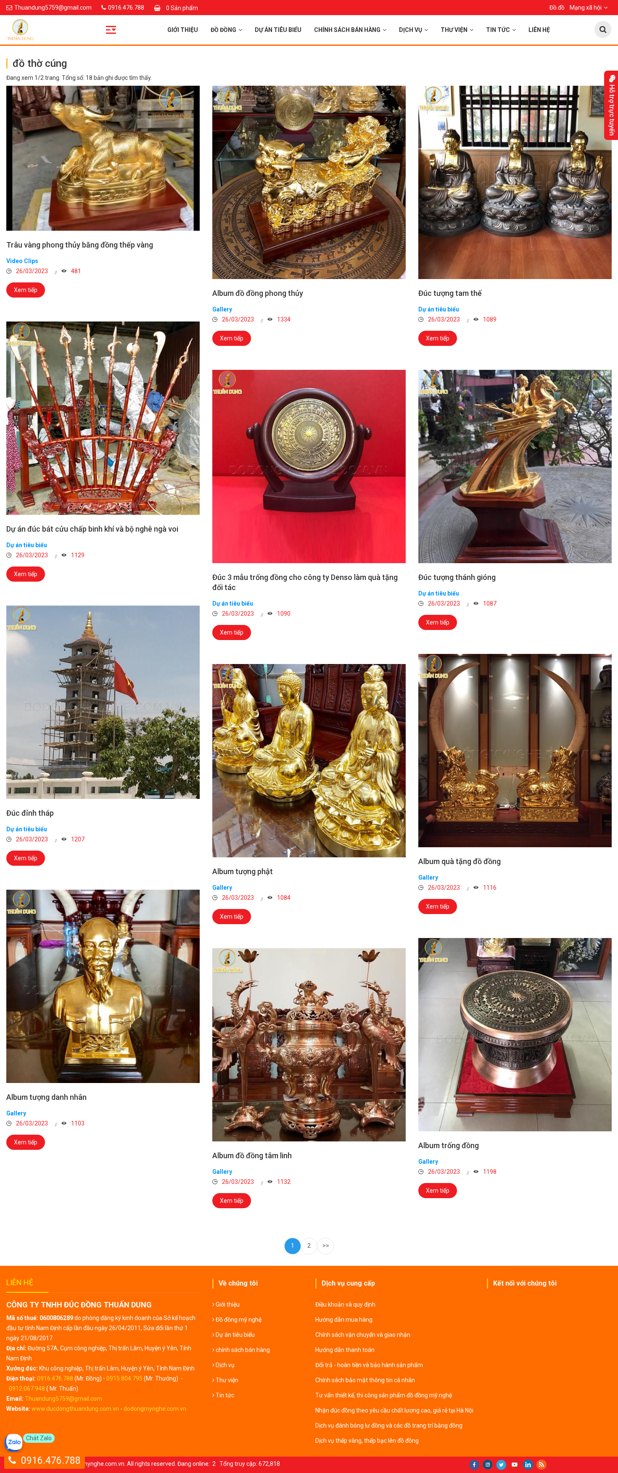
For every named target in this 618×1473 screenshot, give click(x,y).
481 (75, 271)
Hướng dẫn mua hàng (343, 1319)
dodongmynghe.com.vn (155, 1408)
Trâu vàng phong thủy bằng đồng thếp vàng (79, 244)
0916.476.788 (55, 1378)
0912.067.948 (27, 1388)
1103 (77, 1123)
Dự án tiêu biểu (278, 29)
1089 (489, 319)
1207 (77, 839)
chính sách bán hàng (347, 29)
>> (325, 1245)
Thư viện (454, 29)
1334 (283, 319)
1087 (489, 603)
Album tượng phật (242, 871)
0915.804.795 (124, 1378)
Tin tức (498, 29)
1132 (283, 1181)
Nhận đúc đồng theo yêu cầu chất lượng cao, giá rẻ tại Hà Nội (394, 1410)
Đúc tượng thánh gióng (457, 577)
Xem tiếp (25, 290)
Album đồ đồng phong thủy (257, 293)
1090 (283, 613)
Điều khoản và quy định (345, 1304)
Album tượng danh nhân (46, 1097)
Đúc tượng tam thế (450, 293)
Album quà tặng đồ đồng (459, 861)
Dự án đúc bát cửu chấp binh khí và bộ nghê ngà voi (92, 528)
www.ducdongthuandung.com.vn (75, 1408)
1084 (283, 897)
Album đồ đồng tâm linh (252, 1155)
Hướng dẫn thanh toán (345, 1350)
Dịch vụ (410, 29)
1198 (489, 1171)
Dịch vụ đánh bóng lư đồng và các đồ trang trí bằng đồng (388, 1425)
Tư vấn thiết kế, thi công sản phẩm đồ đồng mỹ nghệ (383, 1395)
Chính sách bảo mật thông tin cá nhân (365, 1380)
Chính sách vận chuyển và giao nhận (362, 1334)
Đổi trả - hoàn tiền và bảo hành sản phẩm (369, 1365)
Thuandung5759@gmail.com (63, 1398)
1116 (489, 887)
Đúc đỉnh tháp (30, 813)
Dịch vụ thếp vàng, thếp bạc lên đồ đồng (367, 1440)
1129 (77, 555)
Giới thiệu (182, 29)
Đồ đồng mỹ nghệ (237, 1319)
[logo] (77, 29)
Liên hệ (539, 29)
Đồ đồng (223, 29)
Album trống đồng (448, 1145)
